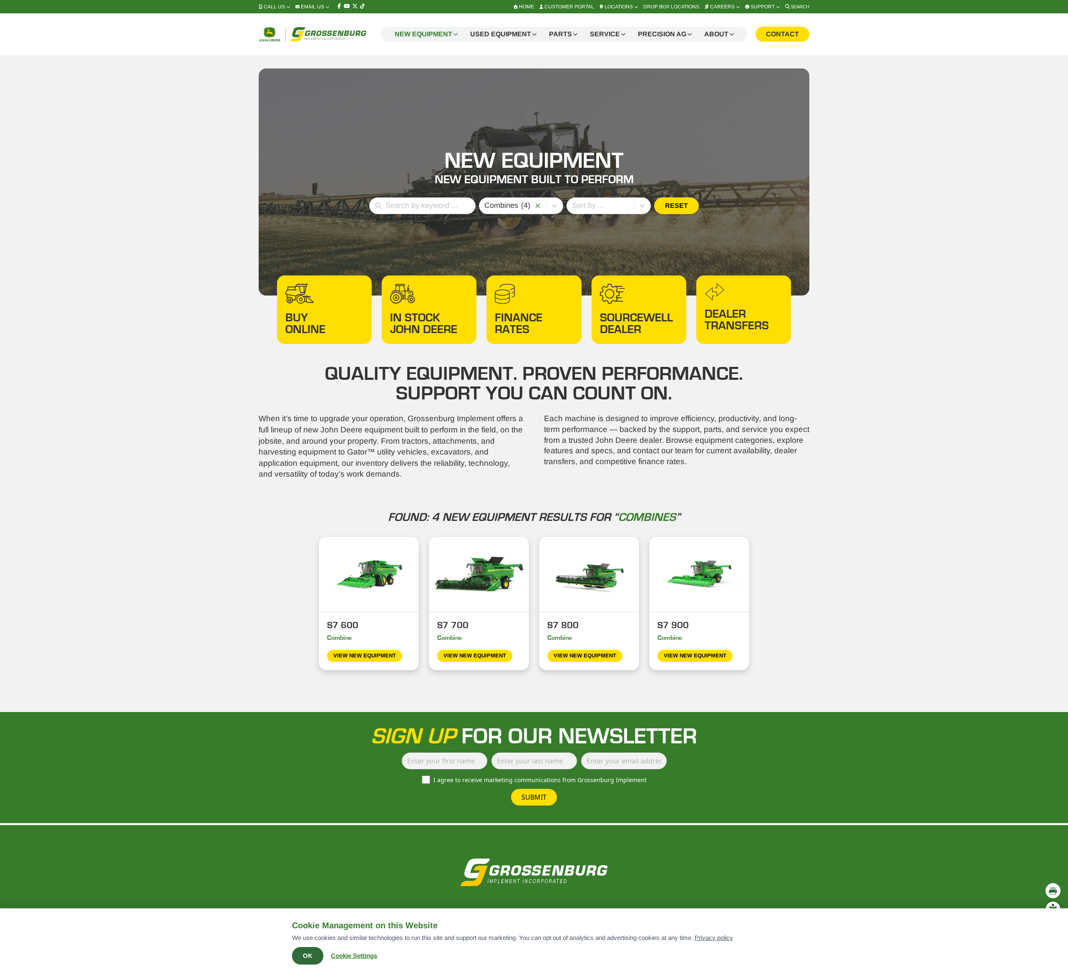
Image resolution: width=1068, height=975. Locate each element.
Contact (782, 34)
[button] (537, 205)
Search (800, 6)
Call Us (274, 7)
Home (526, 7)
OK (307, 955)
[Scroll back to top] (1053, 872)
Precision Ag (662, 34)
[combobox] (508, 206)
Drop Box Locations (671, 7)
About (716, 34)
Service (605, 34)
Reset (676, 205)
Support (763, 7)
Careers (722, 7)
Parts (560, 34)
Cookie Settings (354, 955)
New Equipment (423, 34)
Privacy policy (714, 937)
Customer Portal (569, 7)
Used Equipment (500, 34)
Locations (619, 7)
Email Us (312, 7)
